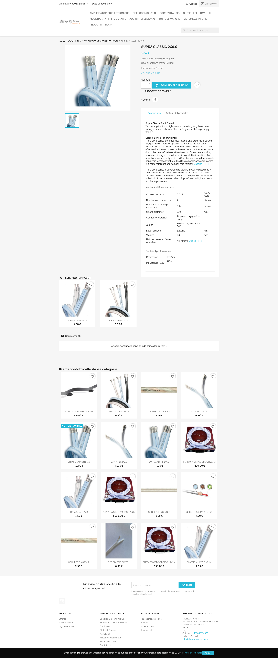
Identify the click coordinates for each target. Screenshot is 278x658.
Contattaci (105, 645)
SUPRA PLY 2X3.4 (199, 411)
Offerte (62, 618)
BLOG (108, 24)
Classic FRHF (195, 240)
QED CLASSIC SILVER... (119, 562)
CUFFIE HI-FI (190, 13)
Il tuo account (151, 613)
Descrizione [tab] (154, 113)
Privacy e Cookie (108, 641)
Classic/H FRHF (201, 163)
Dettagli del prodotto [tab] (176, 113)
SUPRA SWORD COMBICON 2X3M (199, 461)
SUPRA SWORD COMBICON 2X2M (159, 562)
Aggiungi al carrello (171, 85)
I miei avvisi (146, 630)
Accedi (144, 622)
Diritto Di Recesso (108, 630)
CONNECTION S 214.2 (78, 562)
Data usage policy (102, 3)
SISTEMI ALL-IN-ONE (195, 18)
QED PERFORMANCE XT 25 (199, 512)
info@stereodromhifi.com (195, 639)
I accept (208, 653)
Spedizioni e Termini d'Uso (113, 618)
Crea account (148, 626)
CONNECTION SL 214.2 (159, 512)
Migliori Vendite (66, 626)
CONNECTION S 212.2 (159, 411)
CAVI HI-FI (205, 13)
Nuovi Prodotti (66, 622)
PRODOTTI (96, 24)
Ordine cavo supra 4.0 (79, 461)
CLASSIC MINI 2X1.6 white (199, 562)
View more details (193, 652)
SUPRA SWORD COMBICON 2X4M (119, 512)
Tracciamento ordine (151, 618)
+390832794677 (79, 3)
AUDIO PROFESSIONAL (142, 18)
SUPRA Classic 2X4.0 (159, 461)
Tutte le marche (169, 18)
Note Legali (105, 634)
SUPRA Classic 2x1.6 (77, 320)
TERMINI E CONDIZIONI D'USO (114, 622)
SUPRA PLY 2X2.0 (119, 461)
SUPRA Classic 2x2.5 (118, 320)
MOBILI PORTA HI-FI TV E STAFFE (108, 18)
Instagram (62, 601)
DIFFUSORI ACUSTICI (144, 13)
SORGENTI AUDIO (170, 13)
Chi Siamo (105, 626)
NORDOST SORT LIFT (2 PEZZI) (79, 411)
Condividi (155, 99)
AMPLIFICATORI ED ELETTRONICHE (109, 13)
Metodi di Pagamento (110, 637)
